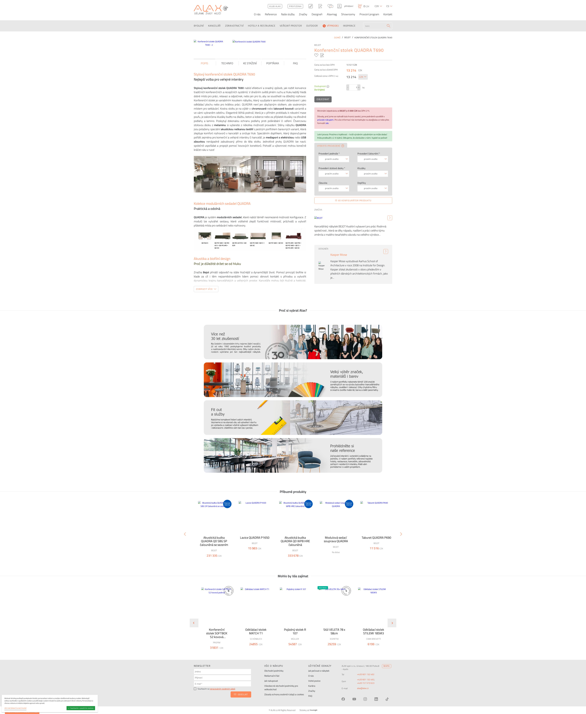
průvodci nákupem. (326, 119)
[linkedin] (376, 699)
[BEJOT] (389, 217)
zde (327, 123)
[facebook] (343, 699)
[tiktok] (387, 699)
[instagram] (365, 699)
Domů (337, 37)
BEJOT (317, 45)
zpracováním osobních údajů (222, 689)
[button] (225, 653)
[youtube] (354, 699)
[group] (214, 620)
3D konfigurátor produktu (354, 200)
